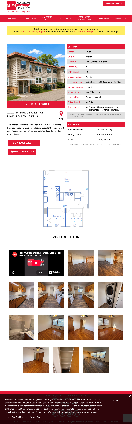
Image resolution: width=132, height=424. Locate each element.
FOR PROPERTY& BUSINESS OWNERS (84, 18)
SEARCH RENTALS (13, 18)
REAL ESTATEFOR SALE (47, 18)
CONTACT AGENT (24, 143)
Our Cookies (17, 417)
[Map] (61, 115)
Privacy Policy (42, 412)
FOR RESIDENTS (64, 18)
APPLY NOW (31, 18)
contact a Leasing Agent (33, 32)
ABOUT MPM (104, 18)
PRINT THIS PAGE (22, 152)
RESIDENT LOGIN (114, 4)
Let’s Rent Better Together (18, 12)
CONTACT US (120, 18)
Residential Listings (83, 32)
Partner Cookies (36, 417)
